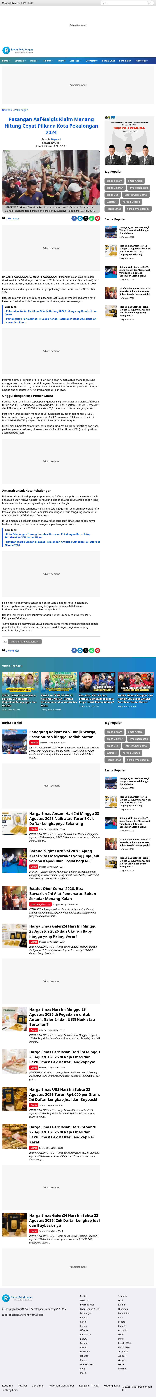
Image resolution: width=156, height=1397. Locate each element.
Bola (120, 1317)
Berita (5, 60)
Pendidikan (125, 60)
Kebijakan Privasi (89, 1385)
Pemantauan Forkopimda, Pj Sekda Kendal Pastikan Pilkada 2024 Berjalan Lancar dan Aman (50, 320)
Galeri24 (112, 201)
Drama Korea (87, 1364)
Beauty (83, 1338)
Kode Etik (7, 1385)
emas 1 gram (114, 180)
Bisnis (33, 60)
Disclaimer (38, 1385)
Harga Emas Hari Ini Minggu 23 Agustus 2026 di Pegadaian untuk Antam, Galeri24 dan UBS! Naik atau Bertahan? (62, 1017)
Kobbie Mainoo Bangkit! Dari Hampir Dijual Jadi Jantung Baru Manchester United (135, 699)
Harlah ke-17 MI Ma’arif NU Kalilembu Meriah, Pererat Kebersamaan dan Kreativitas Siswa (59, 700)
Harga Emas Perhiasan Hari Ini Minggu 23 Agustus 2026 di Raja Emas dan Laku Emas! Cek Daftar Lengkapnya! (64, 1056)
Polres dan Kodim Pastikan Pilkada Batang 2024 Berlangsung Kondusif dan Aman (51, 312)
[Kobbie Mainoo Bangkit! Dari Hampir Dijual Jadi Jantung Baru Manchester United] (136, 682)
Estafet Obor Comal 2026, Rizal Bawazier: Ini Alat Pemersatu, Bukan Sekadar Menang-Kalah (135, 291)
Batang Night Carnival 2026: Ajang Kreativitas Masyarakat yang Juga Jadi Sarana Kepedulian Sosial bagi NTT (134, 271)
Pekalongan (21, 110)
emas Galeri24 (115, 187)
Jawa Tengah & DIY (40, 904)
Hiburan (47, 60)
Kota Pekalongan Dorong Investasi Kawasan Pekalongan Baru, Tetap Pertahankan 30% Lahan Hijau (47, 535)
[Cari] (149, 3)
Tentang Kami (10, 1390)
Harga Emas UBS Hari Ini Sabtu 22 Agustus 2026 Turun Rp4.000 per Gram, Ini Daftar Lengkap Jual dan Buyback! (64, 1094)
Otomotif (91, 60)
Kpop (82, 1368)
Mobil (121, 1334)
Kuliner (61, 60)
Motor (121, 1338)
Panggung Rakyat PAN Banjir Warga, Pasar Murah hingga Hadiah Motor (134, 230)
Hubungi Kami (111, 1385)
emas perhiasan (138, 187)
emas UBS (113, 194)
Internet (122, 1368)
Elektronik (85, 1351)
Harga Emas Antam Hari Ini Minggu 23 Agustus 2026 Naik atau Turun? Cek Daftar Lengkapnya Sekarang (135, 250)
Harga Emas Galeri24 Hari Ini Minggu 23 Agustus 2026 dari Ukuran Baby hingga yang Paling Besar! (134, 311)
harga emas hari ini (138, 208)
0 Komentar (12, 218)
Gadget (122, 1360)
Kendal (34, 742)
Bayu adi (56, 139)
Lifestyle (19, 60)
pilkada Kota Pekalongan (25, 641)
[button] (6, 60)
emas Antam (135, 180)
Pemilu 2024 (108, 60)
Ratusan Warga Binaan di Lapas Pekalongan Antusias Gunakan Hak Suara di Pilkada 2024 (52, 543)
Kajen (83, 1321)
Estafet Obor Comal (136, 194)
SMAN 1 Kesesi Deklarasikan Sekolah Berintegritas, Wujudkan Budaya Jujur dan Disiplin (19, 700)
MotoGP (122, 1326)
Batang (83, 1317)
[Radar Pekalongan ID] (17, 51)
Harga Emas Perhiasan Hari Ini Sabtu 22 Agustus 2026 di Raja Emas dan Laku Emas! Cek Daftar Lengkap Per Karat (62, 1134)
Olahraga (74, 60)
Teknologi (140, 60)
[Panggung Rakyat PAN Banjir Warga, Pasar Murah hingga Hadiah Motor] (111, 232)
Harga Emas (114, 208)
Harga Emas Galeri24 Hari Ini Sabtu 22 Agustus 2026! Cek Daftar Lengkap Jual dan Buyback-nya (64, 1220)
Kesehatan (85, 1334)
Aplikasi (122, 1355)
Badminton (123, 1313)
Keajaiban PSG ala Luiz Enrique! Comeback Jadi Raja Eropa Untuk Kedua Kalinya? (96, 699)
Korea (83, 1360)
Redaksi (22, 1385)
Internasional (87, 1304)
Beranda (7, 110)
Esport (121, 1321)
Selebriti (122, 1296)
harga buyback (131, 201)
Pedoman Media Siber (61, 1385)
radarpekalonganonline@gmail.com (23, 1314)
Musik (83, 1372)
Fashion (84, 1343)
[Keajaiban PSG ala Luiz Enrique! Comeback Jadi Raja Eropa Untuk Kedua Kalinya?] (97, 682)
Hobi (120, 1300)
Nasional (84, 1300)
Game (121, 1364)
